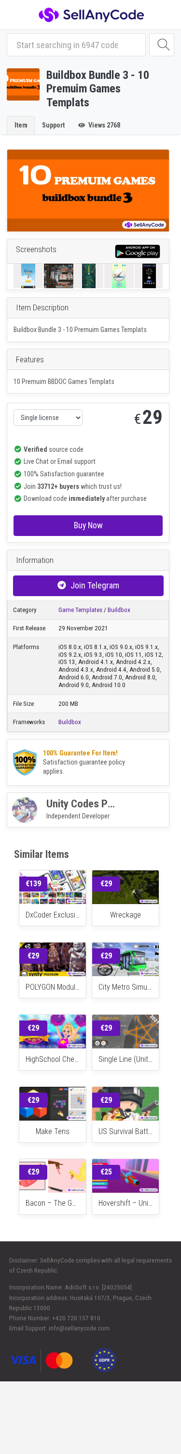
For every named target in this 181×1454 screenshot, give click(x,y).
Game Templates (80, 609)
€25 (106, 1171)
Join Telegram (94, 585)
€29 (106, 883)
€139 (33, 883)
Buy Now (88, 525)
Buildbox (119, 609)
